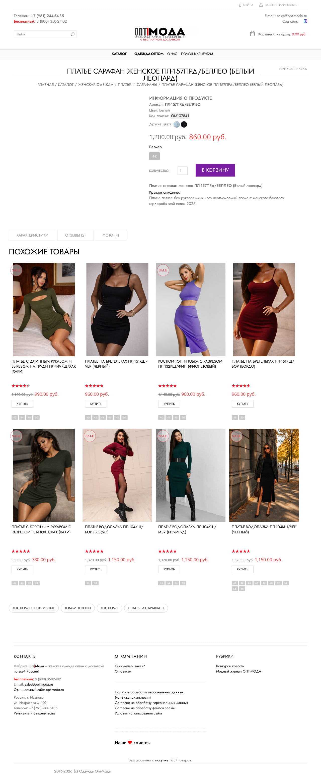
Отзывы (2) (75, 235)
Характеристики (32, 235)
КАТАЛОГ (119, 53)
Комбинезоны (77, 607)
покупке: (162, 760)
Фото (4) (111, 235)
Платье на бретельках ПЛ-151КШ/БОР (263, 364)
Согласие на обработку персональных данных (151, 702)
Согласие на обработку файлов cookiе (145, 707)
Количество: (159, 171)
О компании (131, 656)
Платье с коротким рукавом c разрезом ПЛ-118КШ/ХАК (41, 529)
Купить (22, 404)
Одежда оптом (148, 53)
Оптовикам (123, 671)
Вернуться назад (293, 69)
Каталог (66, 84)
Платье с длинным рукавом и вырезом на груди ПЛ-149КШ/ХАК (44, 366)
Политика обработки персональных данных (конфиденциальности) (149, 695)
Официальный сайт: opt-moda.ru (39, 689)
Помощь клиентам (197, 53)
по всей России (26, 671)
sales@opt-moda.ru (39, 684)
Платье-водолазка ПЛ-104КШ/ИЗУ (187, 529)
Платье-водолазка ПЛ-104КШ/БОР (114, 529)
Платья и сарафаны (137, 84)
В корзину (215, 170)
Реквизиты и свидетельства (34, 713)
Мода (39, 666)
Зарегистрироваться (281, 5)
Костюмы (109, 607)
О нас (172, 53)
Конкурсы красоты (230, 666)
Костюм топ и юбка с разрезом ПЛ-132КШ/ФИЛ (190, 364)
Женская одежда (95, 84)
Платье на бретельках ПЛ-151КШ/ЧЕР (116, 364)
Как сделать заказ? (130, 666)
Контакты (25, 656)
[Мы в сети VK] (300, 21)
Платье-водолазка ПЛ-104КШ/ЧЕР (264, 529)
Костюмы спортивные (34, 607)
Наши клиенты (132, 742)
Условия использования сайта (138, 713)
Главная (46, 84)
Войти (248, 5)
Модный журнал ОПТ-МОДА (238, 671)
